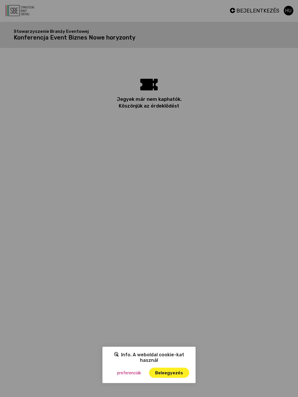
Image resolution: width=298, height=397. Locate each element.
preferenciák (129, 373)
